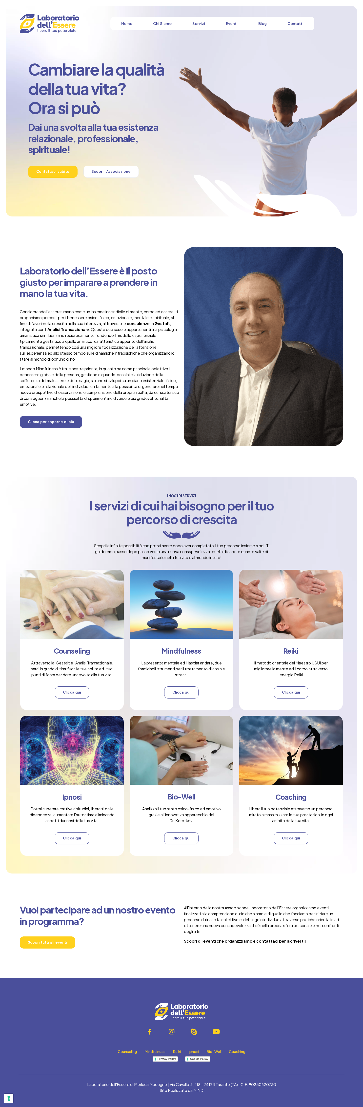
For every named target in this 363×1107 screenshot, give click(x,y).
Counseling (72, 650)
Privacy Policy (167, 1059)
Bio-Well (181, 796)
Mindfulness (181, 650)
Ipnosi (72, 797)
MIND (198, 1090)
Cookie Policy (199, 1059)
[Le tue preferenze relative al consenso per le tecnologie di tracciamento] (8, 1098)
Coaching (291, 797)
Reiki (291, 650)
